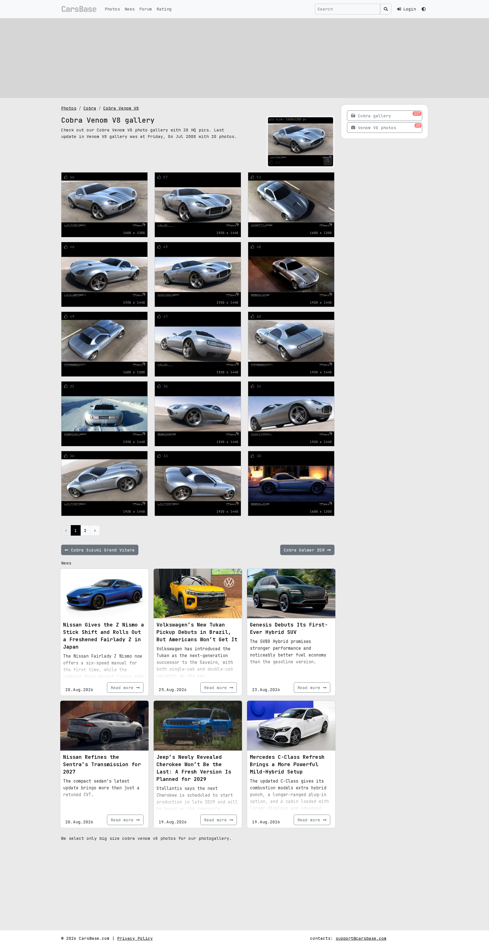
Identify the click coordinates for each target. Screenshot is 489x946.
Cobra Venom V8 (121, 108)
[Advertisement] (244, 58)
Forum (145, 9)
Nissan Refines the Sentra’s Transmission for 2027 (102, 764)
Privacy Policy (135, 938)
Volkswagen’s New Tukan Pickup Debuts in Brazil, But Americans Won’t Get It (196, 632)
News (130, 9)
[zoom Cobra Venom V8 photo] (327, 161)
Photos (112, 9)
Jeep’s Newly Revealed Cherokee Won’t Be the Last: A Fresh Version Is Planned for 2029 (193, 768)
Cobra (89, 108)
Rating (164, 9)
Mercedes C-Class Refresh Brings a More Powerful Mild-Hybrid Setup (287, 764)
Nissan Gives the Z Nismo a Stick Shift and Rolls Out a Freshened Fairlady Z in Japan (103, 635)
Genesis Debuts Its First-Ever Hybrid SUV (289, 628)
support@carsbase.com (361, 938)
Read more (123, 687)
